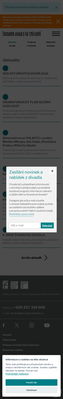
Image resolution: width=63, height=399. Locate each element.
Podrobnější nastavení (17, 374)
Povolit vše (31, 382)
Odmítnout (31, 390)
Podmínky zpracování (21, 214)
